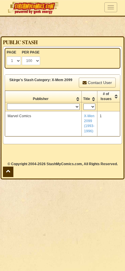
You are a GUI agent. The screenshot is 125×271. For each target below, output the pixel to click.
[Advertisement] (62, 26)
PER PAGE (31, 52)
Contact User (99, 82)
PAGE (11, 52)
